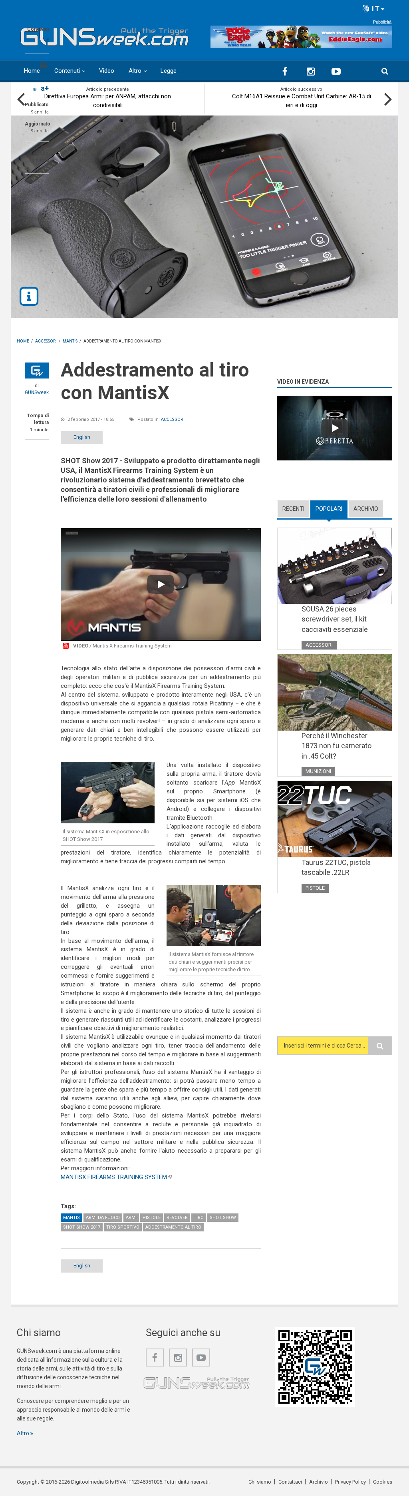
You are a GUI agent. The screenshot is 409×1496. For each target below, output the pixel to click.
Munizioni (318, 771)
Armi (131, 1217)
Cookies (382, 1481)
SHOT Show (223, 1217)
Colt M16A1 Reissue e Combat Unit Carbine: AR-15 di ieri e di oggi (301, 101)
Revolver (177, 1217)
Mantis (71, 1217)
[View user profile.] (37, 370)
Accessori (173, 419)
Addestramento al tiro (173, 1227)
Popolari (331, 509)
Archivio (365, 509)
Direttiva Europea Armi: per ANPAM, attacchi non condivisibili (107, 101)
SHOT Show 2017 (81, 1227)
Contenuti (67, 70)
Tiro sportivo (122, 1227)
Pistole (152, 1217)
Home (32, 70)
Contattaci (290, 1481)
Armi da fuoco (103, 1217)
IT (374, 8)
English (81, 437)
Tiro (199, 1217)
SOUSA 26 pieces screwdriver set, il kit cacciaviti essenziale (335, 619)
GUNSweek (37, 392)
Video (106, 70)
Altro (135, 70)
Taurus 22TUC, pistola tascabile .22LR (336, 867)
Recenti (293, 509)
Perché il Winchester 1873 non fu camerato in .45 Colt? (336, 745)
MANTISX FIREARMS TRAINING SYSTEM (116, 1177)
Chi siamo (259, 1481)
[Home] (105, 35)
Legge (169, 70)
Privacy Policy (350, 1481)
